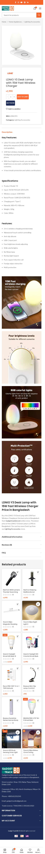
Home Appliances (15, 22)
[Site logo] (8, 8)
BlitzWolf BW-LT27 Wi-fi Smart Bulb (31, 719)
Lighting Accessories (32, 22)
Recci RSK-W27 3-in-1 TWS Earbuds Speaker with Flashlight (11, 689)
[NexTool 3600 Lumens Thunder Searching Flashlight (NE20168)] (11, 578)
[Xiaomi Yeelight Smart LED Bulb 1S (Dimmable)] (11, 642)
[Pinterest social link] (24, 2)
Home (4, 22)
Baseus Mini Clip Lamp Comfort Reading (29, 688)
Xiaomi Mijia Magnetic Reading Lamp (10, 624)
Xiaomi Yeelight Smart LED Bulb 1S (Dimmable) (9, 656)
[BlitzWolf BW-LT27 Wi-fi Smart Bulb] (31, 706)
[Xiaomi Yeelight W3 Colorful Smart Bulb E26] (31, 642)
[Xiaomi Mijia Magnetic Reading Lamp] (11, 610)
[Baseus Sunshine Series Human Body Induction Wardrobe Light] (11, 706)
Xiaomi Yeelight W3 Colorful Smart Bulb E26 (30, 656)
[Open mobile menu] (40, 8)
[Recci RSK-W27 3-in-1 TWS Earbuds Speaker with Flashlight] (11, 674)
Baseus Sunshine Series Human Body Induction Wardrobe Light (11, 721)
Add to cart (22, 97)
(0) (13, 595)
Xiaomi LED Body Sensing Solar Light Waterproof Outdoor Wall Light (11, 753)
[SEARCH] (38, 15)
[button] (18, 572)
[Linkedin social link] (27, 2)
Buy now (10, 103)
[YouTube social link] (21, 2)
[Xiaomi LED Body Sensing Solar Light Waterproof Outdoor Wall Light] (11, 738)
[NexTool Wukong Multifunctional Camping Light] (31, 578)
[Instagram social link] (18, 2)
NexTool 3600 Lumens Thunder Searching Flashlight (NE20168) (11, 592)
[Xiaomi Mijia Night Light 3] (31, 610)
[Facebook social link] (15, 2)
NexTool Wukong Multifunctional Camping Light (29, 592)
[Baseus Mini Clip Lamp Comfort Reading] (31, 674)
